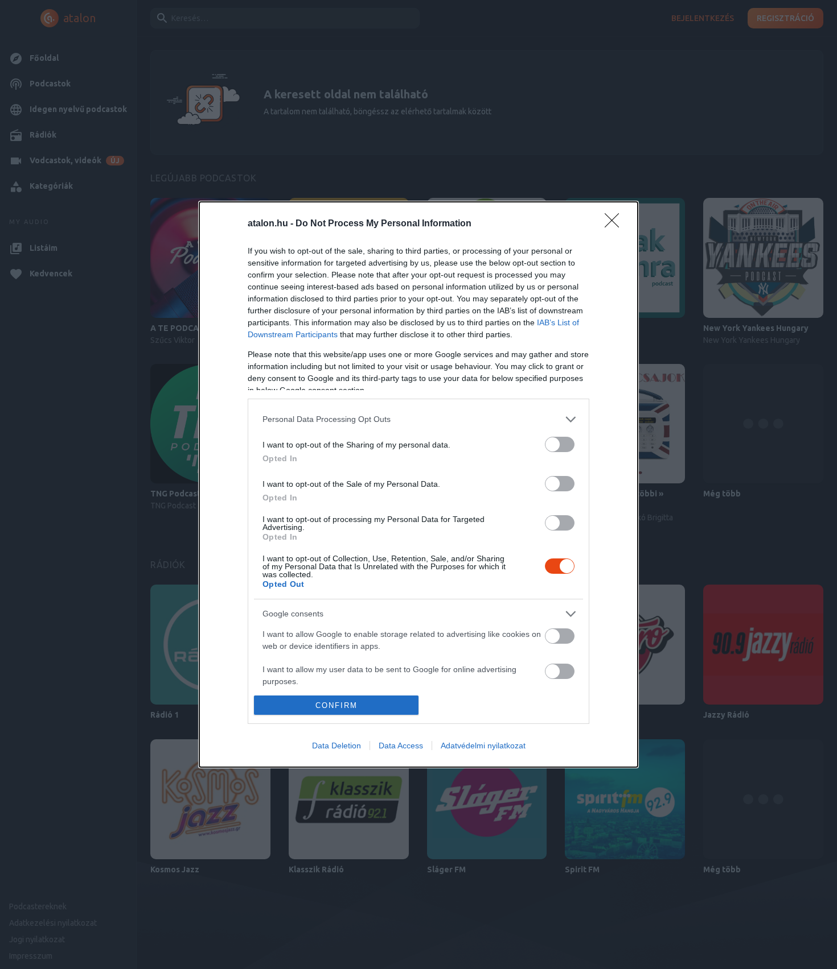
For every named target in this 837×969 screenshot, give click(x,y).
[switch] (560, 444)
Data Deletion (336, 745)
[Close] (615, 224)
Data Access (401, 745)
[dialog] (418, 484)
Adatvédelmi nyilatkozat (483, 745)
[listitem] (418, 419)
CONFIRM (336, 705)
